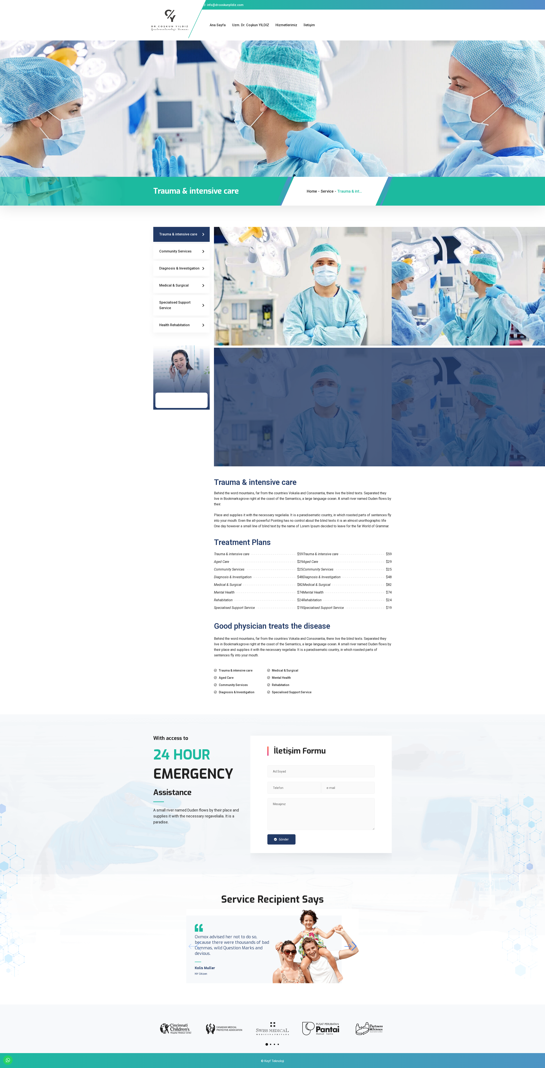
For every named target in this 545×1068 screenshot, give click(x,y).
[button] (350, 946)
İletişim (309, 25)
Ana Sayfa (218, 25)
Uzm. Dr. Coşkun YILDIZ (250, 25)
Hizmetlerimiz (286, 25)
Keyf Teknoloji (274, 1061)
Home (312, 191)
